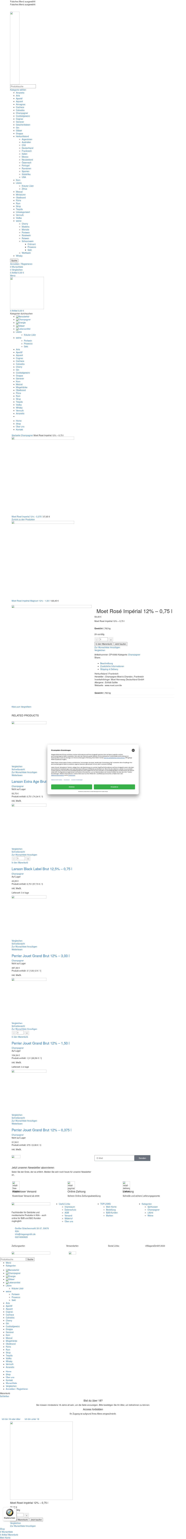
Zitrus (24, 188)
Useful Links (64, 1203)
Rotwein (25, 238)
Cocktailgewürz (23, 115)
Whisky (19, 255)
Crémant (32, 244)
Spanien (25, 171)
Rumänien (26, 168)
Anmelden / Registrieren (17, 1388)
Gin (17, 127)
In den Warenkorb (104, 643)
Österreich (26, 162)
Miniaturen (21, 194)
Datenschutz (70, 1209)
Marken (109, 1215)
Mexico (25, 156)
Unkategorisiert (23, 212)
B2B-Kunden (112, 1212)
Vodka (19, 217)
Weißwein (26, 252)
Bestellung (111, 1209)
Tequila (19, 209)
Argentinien (27, 139)
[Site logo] (14, 47)
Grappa (19, 133)
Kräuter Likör (28, 185)
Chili (24, 145)
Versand (68, 1215)
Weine (150, 1215)
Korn (18, 180)
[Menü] (14, 1509)
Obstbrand (21, 197)
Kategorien (147, 1203)
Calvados (20, 110)
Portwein (26, 232)
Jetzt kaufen (120, 643)
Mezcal (19, 191)
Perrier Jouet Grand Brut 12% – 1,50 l (40, 1043)
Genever (20, 121)
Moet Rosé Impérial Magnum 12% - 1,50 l (31, 600)
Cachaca (20, 107)
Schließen (4, 1396)
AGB (67, 1212)
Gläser (19, 130)
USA (24, 177)
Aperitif (19, 98)
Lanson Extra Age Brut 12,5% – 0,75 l (41, 781)
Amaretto (20, 92)
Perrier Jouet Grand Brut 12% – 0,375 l (41, 1129)
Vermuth (20, 214)
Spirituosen (152, 1206)
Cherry (25, 223)
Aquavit (19, 101)
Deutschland (27, 147)
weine (18, 220)
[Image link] (31, 1253)
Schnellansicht (18, 769)
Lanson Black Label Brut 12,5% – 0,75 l (42, 868)
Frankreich (27, 150)
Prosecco (32, 247)
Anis (18, 95)
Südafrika (26, 174)
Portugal (25, 165)
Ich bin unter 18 (32, 1419)
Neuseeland (27, 159)
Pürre (18, 200)
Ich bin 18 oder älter (11, 1419)
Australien (26, 142)
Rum (18, 203)
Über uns (69, 1221)
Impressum (70, 1206)
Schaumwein (28, 241)
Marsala (25, 229)
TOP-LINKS (105, 1203)
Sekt (30, 249)
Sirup (18, 206)
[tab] (137, 663)
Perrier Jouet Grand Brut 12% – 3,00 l (40, 955)
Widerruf (69, 1218)
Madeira (25, 226)
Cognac (19, 118)
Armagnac (20, 104)
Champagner (22, 113)
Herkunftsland (22, 136)
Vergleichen (11, 1386)
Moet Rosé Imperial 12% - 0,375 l (27, 516)
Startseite (16, 435)
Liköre (19, 182)
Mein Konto (111, 1206)
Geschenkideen (23, 124)
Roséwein (26, 235)
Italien (24, 153)
